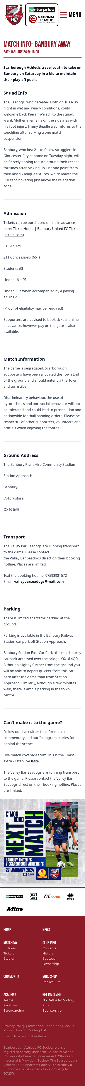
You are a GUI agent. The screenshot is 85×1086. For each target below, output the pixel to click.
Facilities (10, 1005)
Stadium (10, 959)
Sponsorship (51, 1010)
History (48, 953)
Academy (9, 994)
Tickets (8, 953)
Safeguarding (13, 1010)
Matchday (10, 942)
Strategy (49, 959)
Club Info (49, 942)
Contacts (49, 948)
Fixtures (9, 948)
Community (11, 976)
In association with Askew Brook (24, 1036)
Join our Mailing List (30, 1030)
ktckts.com (14, 234)
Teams (8, 1000)
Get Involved (51, 994)
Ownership (50, 964)
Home (7, 929)
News (46, 929)
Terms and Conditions (46, 1026)
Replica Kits (51, 982)
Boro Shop (49, 976)
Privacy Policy (15, 1026)
